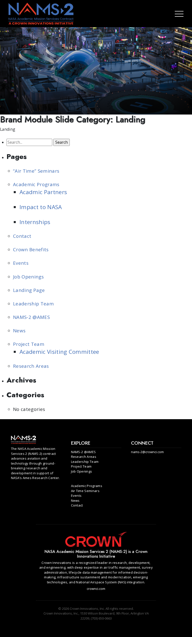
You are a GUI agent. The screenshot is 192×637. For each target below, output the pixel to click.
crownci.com (96, 588)
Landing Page (29, 290)
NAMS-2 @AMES (31, 317)
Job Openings (28, 276)
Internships (35, 222)
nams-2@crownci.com (147, 452)
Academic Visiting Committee (59, 352)
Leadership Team (33, 303)
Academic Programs (36, 184)
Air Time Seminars (85, 491)
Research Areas (31, 366)
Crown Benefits (31, 249)
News (19, 330)
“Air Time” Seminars (36, 171)
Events (20, 263)
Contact (22, 236)
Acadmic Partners (43, 192)
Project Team (28, 344)
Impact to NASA (41, 207)
